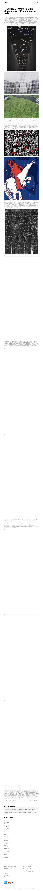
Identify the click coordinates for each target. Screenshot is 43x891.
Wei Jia (5, 845)
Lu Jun (5, 837)
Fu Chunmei (6, 825)
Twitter (6, 873)
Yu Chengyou (7, 851)
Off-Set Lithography (28, 809)
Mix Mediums (7, 809)
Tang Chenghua (7, 842)
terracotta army (15, 812)
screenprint (6, 812)
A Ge (5, 819)
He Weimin (6, 831)
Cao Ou (5, 820)
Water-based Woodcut (22, 812)
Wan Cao (6, 843)
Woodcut (36, 812)
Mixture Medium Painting (13, 809)
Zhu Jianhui (6, 854)
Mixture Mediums (21, 809)
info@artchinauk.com (10, 866)
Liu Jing (5, 836)
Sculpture (10, 812)
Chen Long (6, 822)
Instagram (7, 875)
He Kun (5, 829)
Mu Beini (6, 840)
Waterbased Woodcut (30, 812)
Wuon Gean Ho (7, 846)
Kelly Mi (6, 834)
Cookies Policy (27, 868)
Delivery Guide (27, 866)
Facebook (6, 876)
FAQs (24, 865)
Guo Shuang (6, 826)
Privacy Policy (26, 870)
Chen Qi (6, 823)
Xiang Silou (6, 848)
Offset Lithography (34, 809)
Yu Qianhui (6, 852)
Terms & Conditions (28, 871)
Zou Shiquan (6, 857)
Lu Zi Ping (6, 839)
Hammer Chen (7, 828)
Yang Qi (6, 849)
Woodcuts (6, 814)
